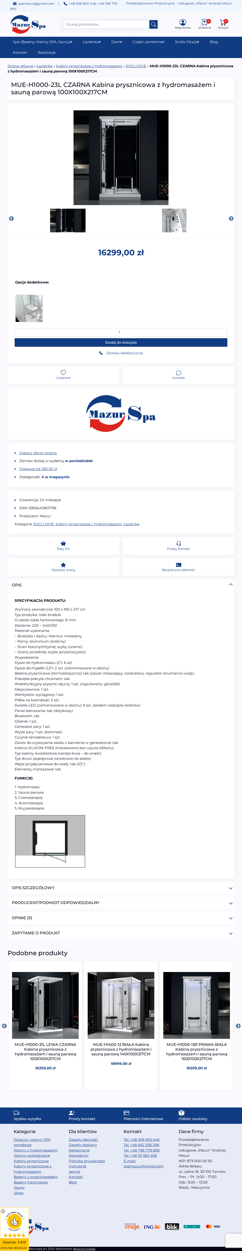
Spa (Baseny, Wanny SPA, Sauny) (42, 42)
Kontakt (20, 52)
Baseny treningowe (31, 1182)
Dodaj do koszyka (121, 342)
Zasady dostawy (83, 1145)
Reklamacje (79, 1150)
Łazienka (92, 42)
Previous (11, 218)
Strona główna (20, 66)
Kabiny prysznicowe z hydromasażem (89, 66)
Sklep (18, 1193)
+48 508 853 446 (82, 3)
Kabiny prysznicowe (31, 1161)
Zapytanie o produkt (36, 933)
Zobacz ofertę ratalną (38, 453)
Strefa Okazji (187, 42)
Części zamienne (148, 42)
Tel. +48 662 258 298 (141, 1145)
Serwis (74, 1171)
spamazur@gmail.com (36, 3)
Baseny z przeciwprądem (36, 1176)
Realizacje (47, 52)
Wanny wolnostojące (32, 1155)
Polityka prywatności (87, 1161)
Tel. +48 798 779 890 (142, 1150)
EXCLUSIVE (136, 66)
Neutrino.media (84, 1249)
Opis (17, 585)
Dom (116, 42)
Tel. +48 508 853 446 (142, 1139)
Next (231, 218)
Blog (214, 42)
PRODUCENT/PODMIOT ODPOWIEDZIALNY (55, 902)
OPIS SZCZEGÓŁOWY (33, 887)
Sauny (19, 1187)
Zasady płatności (83, 1139)
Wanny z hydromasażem (36, 1150)
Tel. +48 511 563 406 (140, 1155)
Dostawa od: (38, 469)
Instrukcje (77, 1166)
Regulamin (78, 1155)
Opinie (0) (22, 917)
